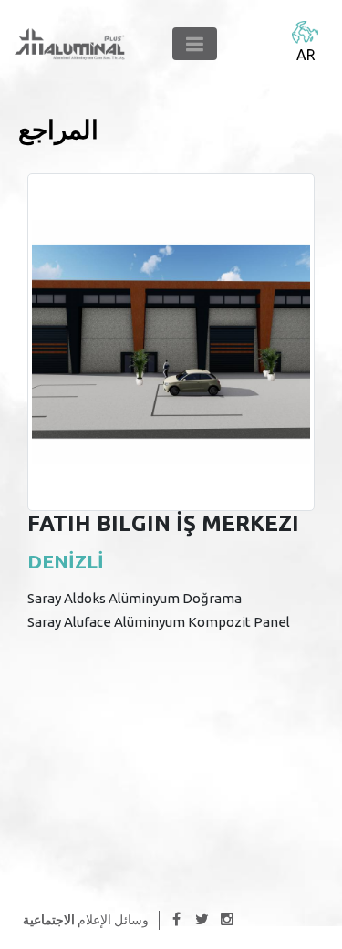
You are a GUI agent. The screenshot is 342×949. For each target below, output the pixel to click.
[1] (194, 43)
